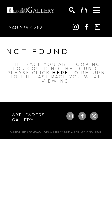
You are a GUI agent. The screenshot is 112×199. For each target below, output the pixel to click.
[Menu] (96, 10)
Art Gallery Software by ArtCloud (73, 132)
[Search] (72, 10)
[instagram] (75, 27)
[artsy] (97, 27)
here (60, 72)
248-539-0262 (25, 27)
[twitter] (94, 116)
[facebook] (86, 27)
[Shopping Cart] (84, 10)
